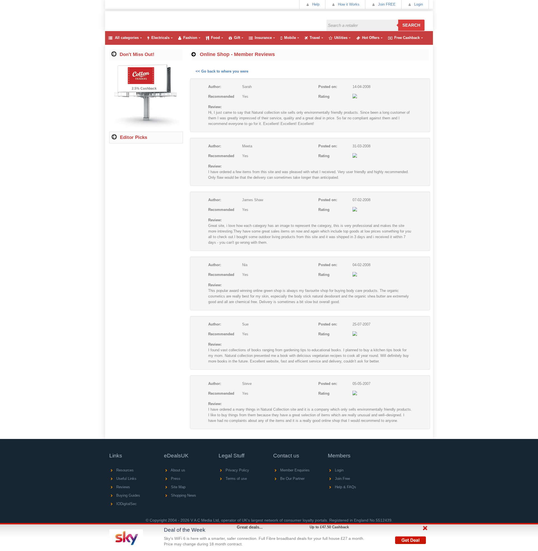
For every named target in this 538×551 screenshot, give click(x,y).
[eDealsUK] (110, 14)
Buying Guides (127, 495)
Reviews (122, 487)
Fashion (190, 38)
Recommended (221, 96)
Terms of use (235, 478)
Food (215, 38)
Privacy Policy (236, 470)
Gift (237, 38)
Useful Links (125, 478)
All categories (127, 38)
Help (315, 4)
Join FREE (386, 4)
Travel (315, 38)
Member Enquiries (294, 470)
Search (411, 25)
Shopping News (183, 495)
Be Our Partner (292, 478)
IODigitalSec (126, 504)
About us (177, 470)
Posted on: (327, 87)
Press (175, 478)
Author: (214, 87)
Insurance (263, 38)
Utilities (340, 38)
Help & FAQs (345, 487)
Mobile (290, 38)
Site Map (177, 487)
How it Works (348, 4)
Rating (324, 96)
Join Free (342, 478)
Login (418, 4)
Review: (215, 107)
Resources (124, 470)
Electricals (160, 38)
